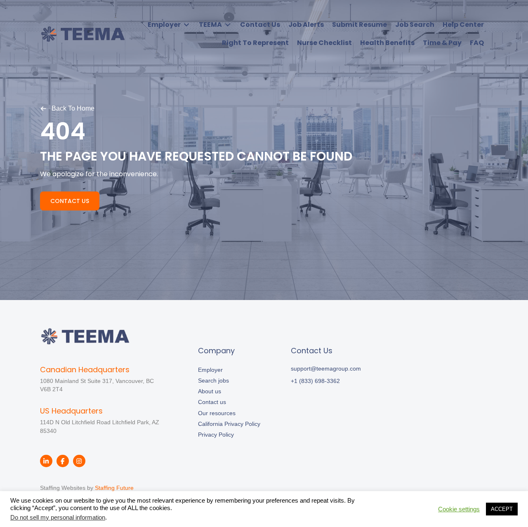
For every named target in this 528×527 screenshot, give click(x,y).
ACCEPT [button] (502, 509)
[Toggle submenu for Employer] (186, 24)
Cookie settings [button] (459, 509)
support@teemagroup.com (326, 368)
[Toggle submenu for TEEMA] (228, 24)
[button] (67, 108)
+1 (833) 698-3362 (315, 381)
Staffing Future (114, 487)
